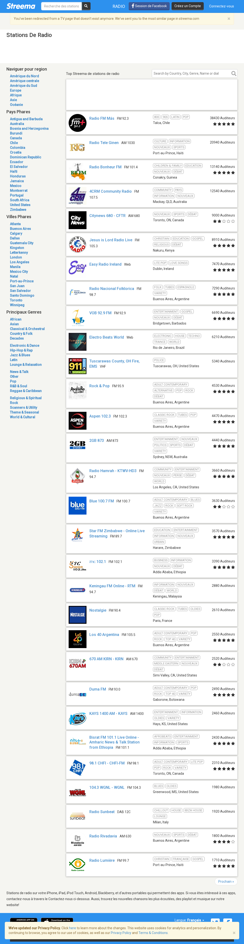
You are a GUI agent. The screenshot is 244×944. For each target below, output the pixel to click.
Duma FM (97, 689)
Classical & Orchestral (27, 329)
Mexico (15, 186)
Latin (13, 360)
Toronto (16, 300)
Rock (14, 403)
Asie (13, 100)
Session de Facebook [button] (150, 6)
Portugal (17, 195)
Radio (119, 6)
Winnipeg (17, 305)
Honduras (18, 176)
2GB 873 (96, 440)
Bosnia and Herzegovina (29, 128)
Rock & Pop (99, 386)
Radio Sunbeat (102, 812)
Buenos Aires (20, 229)
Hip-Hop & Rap (21, 350)
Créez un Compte (187, 6)
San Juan (17, 286)
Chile (14, 143)
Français (194, 920)
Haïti (13, 171)
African (15, 319)
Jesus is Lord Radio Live (110, 240)
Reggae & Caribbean (26, 391)
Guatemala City (21, 243)
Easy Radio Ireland (105, 264)
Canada (16, 138)
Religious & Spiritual (26, 398)
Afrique (16, 95)
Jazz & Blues (20, 355)
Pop (13, 381)
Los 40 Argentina (104, 634)
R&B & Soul (18, 386)
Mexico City (19, 271)
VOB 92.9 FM (100, 313)
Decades (17, 338)
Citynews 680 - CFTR (107, 215)
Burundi (16, 133)
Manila (15, 267)
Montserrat (18, 190)
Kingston (17, 248)
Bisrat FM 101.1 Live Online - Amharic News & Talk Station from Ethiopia (114, 742)
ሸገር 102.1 (97, 561)
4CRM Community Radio (110, 191)
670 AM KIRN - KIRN (106, 659)
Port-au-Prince (22, 281)
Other (14, 376)
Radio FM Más (101, 118)
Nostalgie (97, 610)
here (72, 928)
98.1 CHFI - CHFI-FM (107, 763)
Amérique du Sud (23, 86)
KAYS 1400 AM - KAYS (108, 713)
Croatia (15, 152)
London (16, 257)
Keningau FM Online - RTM (112, 586)
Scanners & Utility (23, 407)
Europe (15, 90)
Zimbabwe (18, 209)
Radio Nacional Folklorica (111, 288)
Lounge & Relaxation (26, 364)
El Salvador (19, 167)
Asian (14, 324)
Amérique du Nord (24, 76)
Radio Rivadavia (103, 836)
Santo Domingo (22, 295)
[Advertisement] (152, 103)
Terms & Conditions (153, 933)
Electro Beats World (106, 337)
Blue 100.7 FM (101, 501)
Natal (14, 276)
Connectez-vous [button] (221, 6)
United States (20, 205)
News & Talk (19, 372)
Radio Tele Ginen (104, 142)
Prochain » (226, 881)
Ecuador (16, 162)
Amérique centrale (24, 81)
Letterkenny (19, 252)
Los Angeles (19, 262)
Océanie (16, 105)
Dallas (15, 238)
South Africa (19, 200)
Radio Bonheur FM (105, 167)
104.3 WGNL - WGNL (107, 787)
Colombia (17, 148)
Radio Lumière (102, 860)
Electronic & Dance (24, 345)
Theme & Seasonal (24, 412)
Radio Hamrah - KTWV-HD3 (113, 471)
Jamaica (17, 181)
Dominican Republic (25, 157)
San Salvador (20, 291)
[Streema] (20, 6)
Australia (17, 124)
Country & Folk (21, 333)
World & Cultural (22, 417)
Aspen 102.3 (100, 416)
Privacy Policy (121, 933)
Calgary (16, 233)
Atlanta (15, 224)
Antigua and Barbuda (26, 119)
